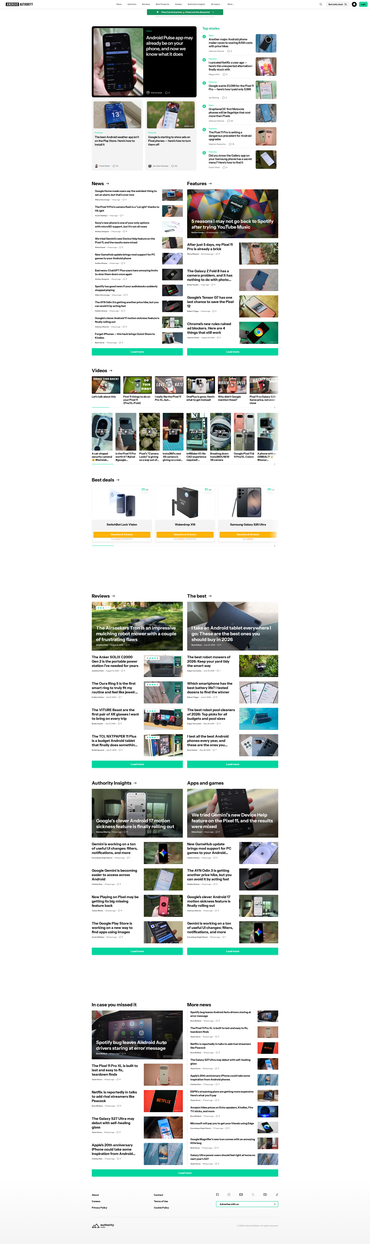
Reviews (146, 4)
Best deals (103, 480)
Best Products (162, 4)
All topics (215, 4)
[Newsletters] (265, 1194)
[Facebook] (217, 1194)
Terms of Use (161, 1201)
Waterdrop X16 (185, 524)
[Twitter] (253, 1194)
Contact (158, 1194)
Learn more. (210, 16)
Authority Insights (196, 4)
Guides (178, 4)
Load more (137, 351)
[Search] (321, 4)
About (95, 1194)
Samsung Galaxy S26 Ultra (248, 524)
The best (196, 596)
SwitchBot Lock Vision (122, 524)
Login (363, 4)
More (230, 4)
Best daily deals (336, 4)
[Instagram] (228, 1194)
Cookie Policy (161, 1207)
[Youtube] (241, 1194)
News (119, 4)
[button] (185, 4)
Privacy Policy (99, 1207)
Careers (96, 1201)
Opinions (131, 4)
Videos (99, 370)
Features (197, 183)
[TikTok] (277, 1194)
